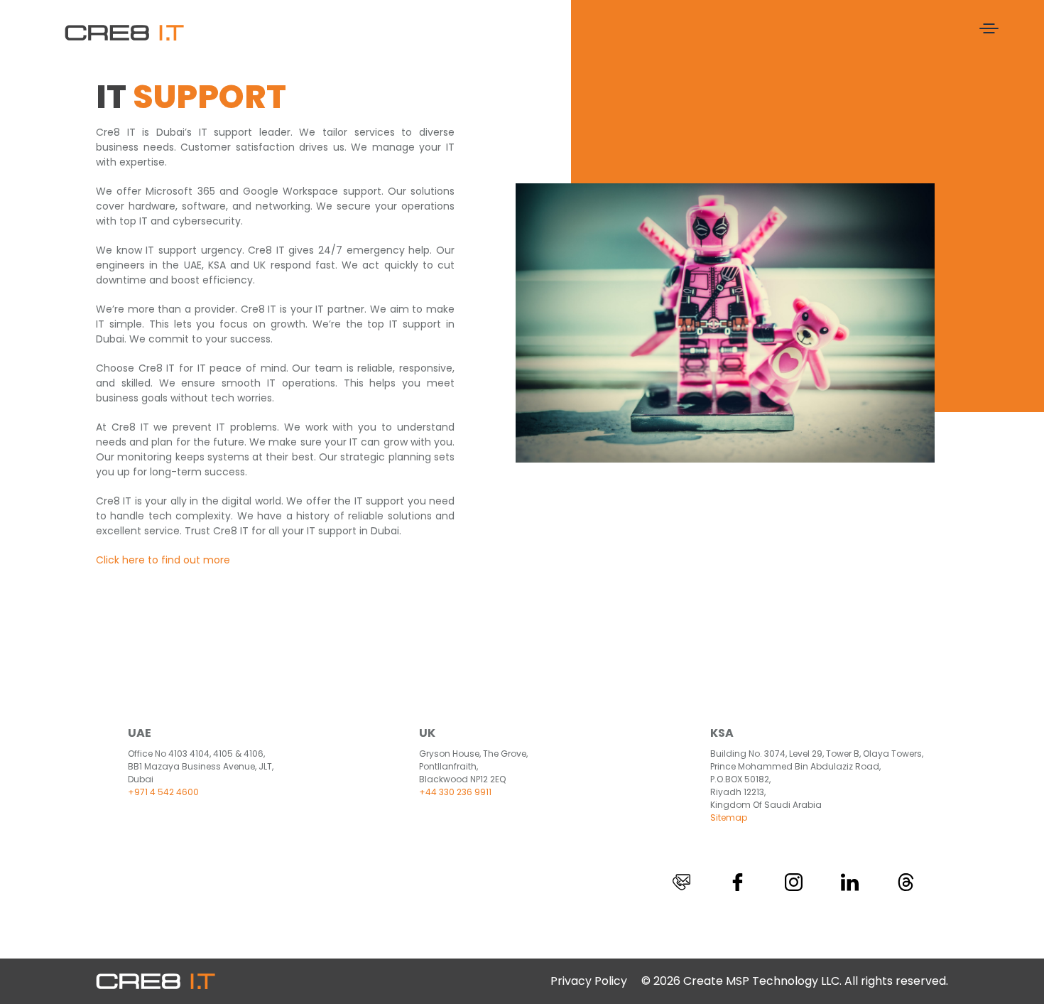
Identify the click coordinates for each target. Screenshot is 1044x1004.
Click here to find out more (163, 560)
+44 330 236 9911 (455, 792)
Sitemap (728, 817)
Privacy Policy (588, 981)
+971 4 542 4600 (163, 792)
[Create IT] (124, 32)
